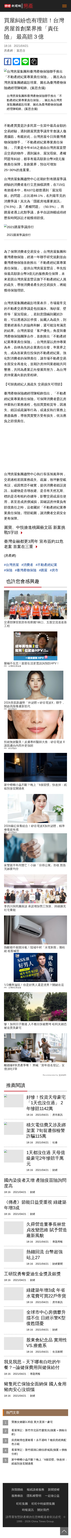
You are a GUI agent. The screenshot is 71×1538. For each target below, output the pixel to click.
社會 (55, 1142)
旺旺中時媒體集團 (43, 1503)
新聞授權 (54, 1489)
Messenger (16, 61)
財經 (55, 1170)
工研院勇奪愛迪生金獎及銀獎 (32, 1273)
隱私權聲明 (34, 1495)
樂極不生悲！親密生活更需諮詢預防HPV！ (31, 663)
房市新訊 (57, 1114)
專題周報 (57, 1241)
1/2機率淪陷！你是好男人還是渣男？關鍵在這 (34, 985)
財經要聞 (57, 1263)
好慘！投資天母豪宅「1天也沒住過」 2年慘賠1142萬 (46, 1103)
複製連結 (34, 61)
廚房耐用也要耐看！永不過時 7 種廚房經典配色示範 (38, 1441)
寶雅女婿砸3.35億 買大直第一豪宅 (32, 1421)
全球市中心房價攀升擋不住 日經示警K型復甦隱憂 (46, 1318)
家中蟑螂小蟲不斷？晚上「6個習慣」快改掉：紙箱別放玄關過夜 (39, 1461)
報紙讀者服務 (35, 1489)
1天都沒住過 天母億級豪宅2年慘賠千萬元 (45, 1158)
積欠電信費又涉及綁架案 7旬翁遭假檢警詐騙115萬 (46, 1130)
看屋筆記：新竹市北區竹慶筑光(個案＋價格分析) (39, 1432)
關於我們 (43, 1509)
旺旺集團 (22, 1503)
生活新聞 (57, 1351)
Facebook (7, 61)
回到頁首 (64, 1531)
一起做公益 (52, 1495)
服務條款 (17, 1495)
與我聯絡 (17, 1489)
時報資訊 (28, 1509)
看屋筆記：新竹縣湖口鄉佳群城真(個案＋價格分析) (39, 1451)
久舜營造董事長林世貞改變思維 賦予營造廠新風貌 (46, 1230)
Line (25, 61)
